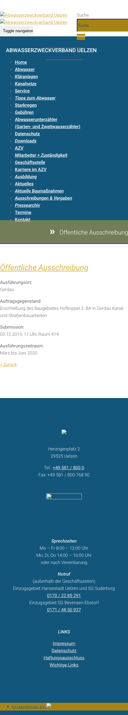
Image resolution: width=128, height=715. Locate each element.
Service (22, 91)
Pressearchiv (27, 205)
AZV (19, 148)
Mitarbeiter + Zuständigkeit (41, 155)
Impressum (64, 643)
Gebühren (24, 112)
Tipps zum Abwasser (35, 98)
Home (21, 62)
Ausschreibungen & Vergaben (43, 198)
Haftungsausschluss (63, 657)
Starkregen (26, 105)
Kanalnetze (26, 83)
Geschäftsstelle (30, 162)
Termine (23, 212)
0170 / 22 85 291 (64, 595)
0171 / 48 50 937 (64, 610)
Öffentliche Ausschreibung (44, 267)
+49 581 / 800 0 (68, 467)
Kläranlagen (26, 76)
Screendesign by (29, 707)
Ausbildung (26, 176)
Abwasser (25, 69)
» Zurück (8, 364)
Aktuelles (24, 183)
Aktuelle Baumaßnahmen (39, 191)
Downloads (25, 141)
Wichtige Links (63, 665)
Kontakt (22, 219)
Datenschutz (27, 133)
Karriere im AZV (30, 169)
